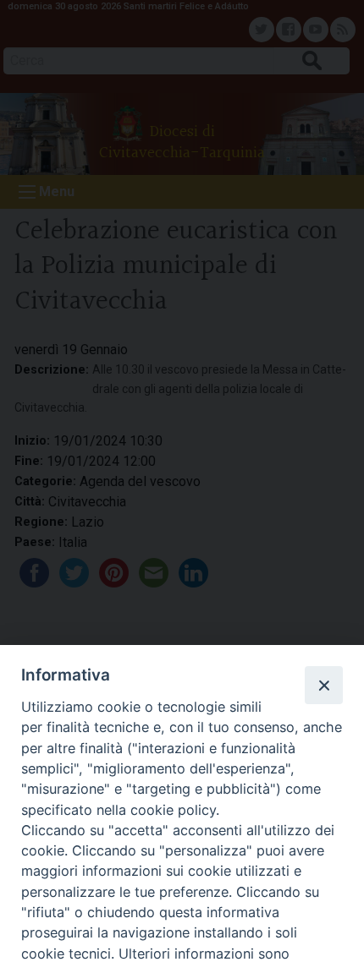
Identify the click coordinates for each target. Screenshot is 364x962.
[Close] (323, 684)
